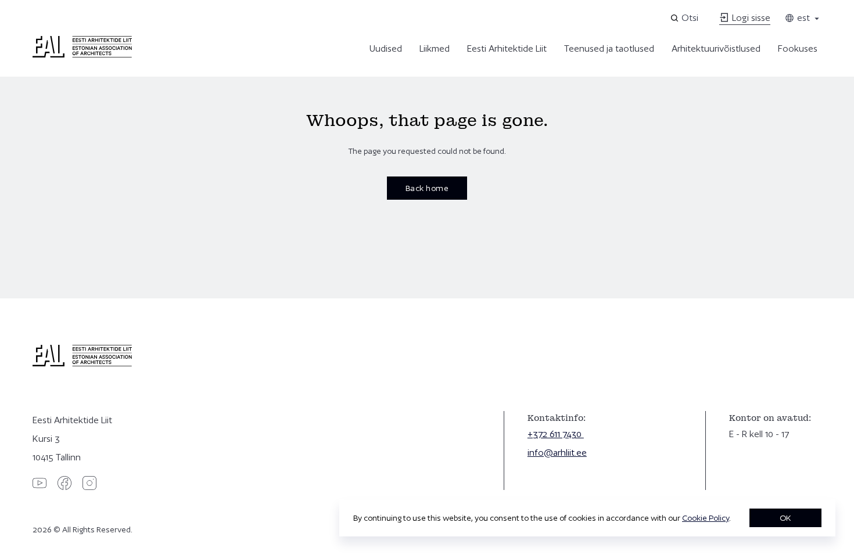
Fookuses (797, 48)
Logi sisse (750, 17)
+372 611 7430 (556, 433)
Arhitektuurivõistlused (716, 48)
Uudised (385, 48)
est (802, 17)
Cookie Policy (705, 517)
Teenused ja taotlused (609, 48)
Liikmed (434, 48)
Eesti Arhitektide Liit (507, 48)
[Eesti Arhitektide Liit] (82, 54)
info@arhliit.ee (557, 452)
